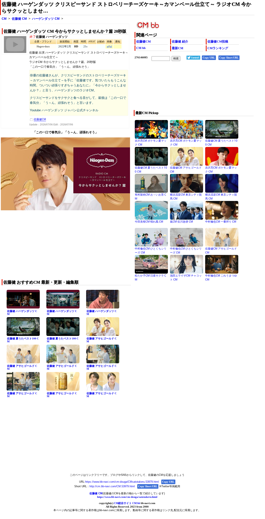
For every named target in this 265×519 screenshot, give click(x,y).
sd (108, 46)
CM (4, 18)
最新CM (177, 48)
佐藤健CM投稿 (217, 41)
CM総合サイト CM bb (127, 503)
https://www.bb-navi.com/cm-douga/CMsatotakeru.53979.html (122, 481)
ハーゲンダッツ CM (46, 18)
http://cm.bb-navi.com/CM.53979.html (112, 486)
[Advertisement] (182, 88)
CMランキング (217, 48)
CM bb (141, 48)
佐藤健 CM (19, 18)
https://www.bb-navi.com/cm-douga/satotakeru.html (127, 496)
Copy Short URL (229, 57)
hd (111, 46)
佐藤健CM (143, 41)
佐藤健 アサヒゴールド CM (102, 340)
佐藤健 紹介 (180, 41)
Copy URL (209, 57)
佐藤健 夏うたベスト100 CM (23, 340)
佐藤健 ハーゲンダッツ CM (22, 313)
